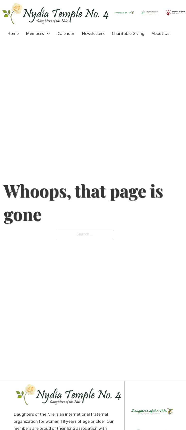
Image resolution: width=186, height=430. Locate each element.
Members (35, 33)
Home (13, 33)
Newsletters (93, 33)
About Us (160, 33)
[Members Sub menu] (48, 33)
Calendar (66, 33)
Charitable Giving (128, 33)
